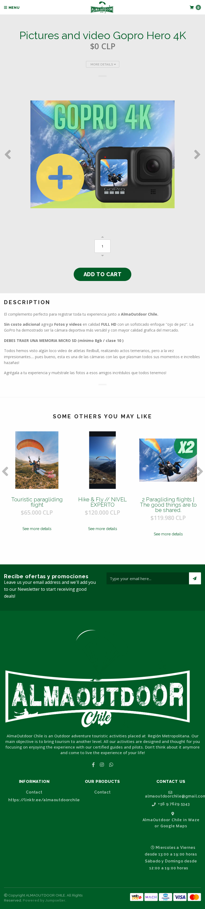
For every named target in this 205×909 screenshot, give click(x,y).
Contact (34, 792)
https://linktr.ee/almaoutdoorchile (36, 800)
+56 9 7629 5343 (173, 804)
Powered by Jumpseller (44, 900)
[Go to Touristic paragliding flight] (37, 460)
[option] (102, 154)
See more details (37, 529)
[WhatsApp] (111, 764)
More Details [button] (102, 64)
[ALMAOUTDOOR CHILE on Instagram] (102, 764)
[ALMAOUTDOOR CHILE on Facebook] (93, 764)
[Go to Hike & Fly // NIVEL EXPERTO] (102, 460)
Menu (13, 8)
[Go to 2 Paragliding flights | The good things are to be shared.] (168, 460)
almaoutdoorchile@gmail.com (173, 796)
